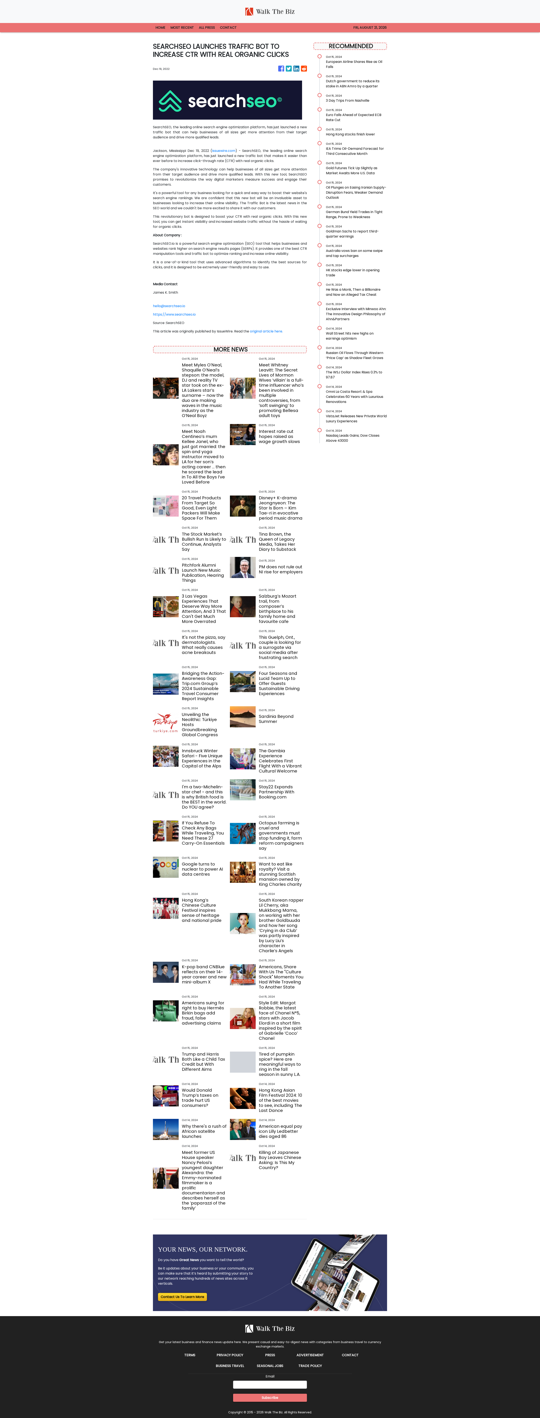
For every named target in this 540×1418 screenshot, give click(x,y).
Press (270, 1355)
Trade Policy (310, 1365)
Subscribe (270, 1397)
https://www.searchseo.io (174, 314)
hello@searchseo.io (169, 306)
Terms (189, 1355)
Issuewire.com (223, 150)
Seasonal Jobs (270, 1365)
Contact (350, 1355)
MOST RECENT (182, 27)
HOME (160, 27)
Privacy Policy (230, 1355)
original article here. (266, 331)
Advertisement (310, 1355)
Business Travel (230, 1365)
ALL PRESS (207, 27)
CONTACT (228, 27)
